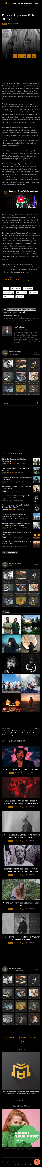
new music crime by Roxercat (11, 315)
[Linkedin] (34, 56)
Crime (21, 309)
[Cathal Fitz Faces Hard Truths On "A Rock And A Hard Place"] (11, 703)
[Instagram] (18, 1037)
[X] (20, 56)
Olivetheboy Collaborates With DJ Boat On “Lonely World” (15, 460)
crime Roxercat (7, 312)
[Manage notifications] (37, 1163)
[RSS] (31, 1037)
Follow (36, 353)
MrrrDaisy (10, 500)
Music (4, 23)
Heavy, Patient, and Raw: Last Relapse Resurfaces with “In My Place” (13, 515)
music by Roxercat (18, 312)
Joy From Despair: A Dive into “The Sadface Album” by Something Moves (21, 836)
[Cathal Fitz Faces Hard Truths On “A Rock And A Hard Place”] (36, 534)
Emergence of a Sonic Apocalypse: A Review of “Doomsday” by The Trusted (21, 802)
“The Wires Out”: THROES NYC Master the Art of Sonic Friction (16, 543)
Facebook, (13, 280)
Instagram (27, 280)
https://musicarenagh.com (21, 330)
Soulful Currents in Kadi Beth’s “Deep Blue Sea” (21, 904)
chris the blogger (13, 309)
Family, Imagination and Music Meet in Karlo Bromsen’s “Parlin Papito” (16, 506)
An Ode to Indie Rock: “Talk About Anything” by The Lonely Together (21, 938)
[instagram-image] (8, 364)
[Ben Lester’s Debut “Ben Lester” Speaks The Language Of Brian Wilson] (36, 498)
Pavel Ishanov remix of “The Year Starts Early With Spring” (16, 469)
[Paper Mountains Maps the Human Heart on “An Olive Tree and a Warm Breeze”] (36, 525)
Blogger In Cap (11, 463)
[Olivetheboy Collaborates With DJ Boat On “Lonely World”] (36, 461)
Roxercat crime (7, 321)
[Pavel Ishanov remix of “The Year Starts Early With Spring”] (36, 470)
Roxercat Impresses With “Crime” (22, 321)
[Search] (38, 403)
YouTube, (21, 280)
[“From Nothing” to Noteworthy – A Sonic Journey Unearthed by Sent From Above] (21, 855)
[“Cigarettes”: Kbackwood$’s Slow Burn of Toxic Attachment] (36, 479)
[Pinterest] (24, 56)
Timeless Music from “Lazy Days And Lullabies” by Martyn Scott (31, 733)
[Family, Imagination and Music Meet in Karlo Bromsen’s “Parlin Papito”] (36, 507)
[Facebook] (15, 56)
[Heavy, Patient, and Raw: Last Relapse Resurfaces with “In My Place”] (36, 516)
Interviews (5, 509)
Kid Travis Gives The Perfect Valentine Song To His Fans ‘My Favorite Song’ (10, 733)
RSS (35, 1037)
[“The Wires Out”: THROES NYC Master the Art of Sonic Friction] (36, 544)
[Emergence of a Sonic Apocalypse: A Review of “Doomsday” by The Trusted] (21, 787)
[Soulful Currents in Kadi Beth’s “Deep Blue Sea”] (21, 889)
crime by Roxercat (30, 309)
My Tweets (5, 557)
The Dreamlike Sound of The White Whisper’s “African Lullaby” (16, 488)
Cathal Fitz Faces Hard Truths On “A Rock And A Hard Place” (16, 534)
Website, (7, 280)
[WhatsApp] (29, 56)
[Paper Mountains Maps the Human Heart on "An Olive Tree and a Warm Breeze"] (30, 683)
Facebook (11, 1037)
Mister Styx (10, 472)
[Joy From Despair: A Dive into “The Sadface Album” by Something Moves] (21, 821)
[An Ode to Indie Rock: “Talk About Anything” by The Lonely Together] (21, 923)
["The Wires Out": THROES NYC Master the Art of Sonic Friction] (30, 703)
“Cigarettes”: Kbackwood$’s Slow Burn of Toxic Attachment (17, 478)
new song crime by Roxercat (30, 318)
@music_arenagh (15, 352)
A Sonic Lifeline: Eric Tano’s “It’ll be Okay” (21, 769)
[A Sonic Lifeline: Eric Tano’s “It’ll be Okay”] (21, 756)
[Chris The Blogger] (7, 335)
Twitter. (37, 280)
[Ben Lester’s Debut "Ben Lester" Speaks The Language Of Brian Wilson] (11, 663)
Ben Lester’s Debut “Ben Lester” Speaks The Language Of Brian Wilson (16, 497)
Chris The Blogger (19, 327)
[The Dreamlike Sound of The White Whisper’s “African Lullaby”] (36, 488)
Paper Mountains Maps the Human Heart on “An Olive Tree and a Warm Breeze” (16, 524)
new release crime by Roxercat (11, 318)
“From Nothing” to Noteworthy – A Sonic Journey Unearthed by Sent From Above (21, 870)
